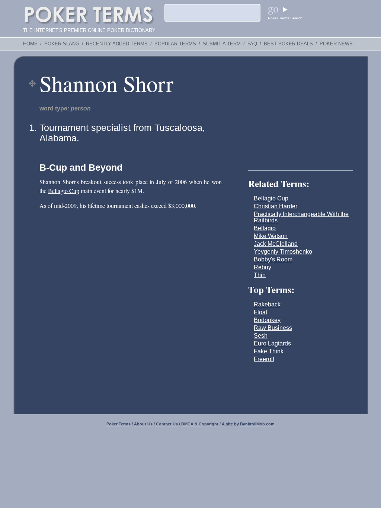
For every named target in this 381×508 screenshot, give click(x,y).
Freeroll (264, 359)
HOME (30, 43)
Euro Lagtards (272, 343)
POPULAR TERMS (175, 43)
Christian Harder (275, 206)
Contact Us (167, 424)
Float (260, 312)
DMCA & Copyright (199, 424)
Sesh (261, 335)
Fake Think (269, 351)
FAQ (252, 43)
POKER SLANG (61, 43)
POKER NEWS (336, 43)
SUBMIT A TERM (222, 43)
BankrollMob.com (257, 424)
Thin (260, 275)
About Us (143, 424)
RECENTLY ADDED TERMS (117, 43)
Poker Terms (118, 424)
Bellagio (265, 228)
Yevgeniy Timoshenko (283, 251)
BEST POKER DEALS (288, 43)
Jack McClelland (276, 244)
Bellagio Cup (63, 190)
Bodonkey (267, 320)
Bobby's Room (273, 259)
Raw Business (273, 328)
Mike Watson (271, 236)
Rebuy (262, 267)
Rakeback (267, 304)
